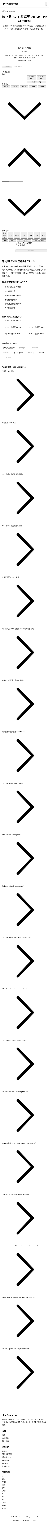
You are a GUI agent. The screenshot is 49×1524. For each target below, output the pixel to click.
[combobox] (12, 182)
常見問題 (5, 1438)
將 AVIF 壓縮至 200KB (36, 320)
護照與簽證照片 (9, 348)
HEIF (4, 1497)
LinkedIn (6, 353)
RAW (4, 1509)
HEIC (4, 1500)
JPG (3, 1476)
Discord (41, 353)
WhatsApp (31, 353)
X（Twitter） (7, 358)
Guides (4, 1451)
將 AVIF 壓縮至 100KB (13, 327)
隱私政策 (16, 1520)
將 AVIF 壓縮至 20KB (12, 334)
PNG (3, 1479)
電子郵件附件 (18, 353)
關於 (34, 1520)
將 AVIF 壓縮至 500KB (13, 320)
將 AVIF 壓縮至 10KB (36, 334)
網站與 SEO (23, 348)
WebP (4, 1482)
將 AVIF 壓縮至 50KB (36, 327)
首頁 (3, 11)
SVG (3, 1488)
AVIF (4, 1491)
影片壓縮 (5, 1441)
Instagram (35, 348)
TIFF (4, 1503)
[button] (24, 52)
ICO (3, 1494)
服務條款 (26, 1520)
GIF (3, 1485)
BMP (4, 1506)
